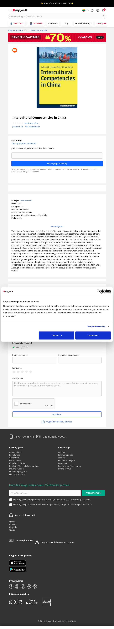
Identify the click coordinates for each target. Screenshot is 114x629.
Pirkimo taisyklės (65, 455)
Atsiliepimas (17, 378)
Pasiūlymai (101, 23)
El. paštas (62, 355)
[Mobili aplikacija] (17, 569)
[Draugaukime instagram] (17, 587)
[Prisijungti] (98, 10)
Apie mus (62, 452)
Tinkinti (55, 335)
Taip (27, 347)
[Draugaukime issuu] (35, 587)
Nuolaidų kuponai (17, 474)
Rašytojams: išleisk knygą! (69, 466)
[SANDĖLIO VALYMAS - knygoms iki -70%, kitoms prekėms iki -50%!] (57, 37)
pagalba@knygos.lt (54, 436)
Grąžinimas (14, 457)
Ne (17, 347)
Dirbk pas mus (64, 468)
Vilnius (12, 521)
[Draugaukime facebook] (11, 587)
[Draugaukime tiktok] (23, 587)
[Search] (104, 16)
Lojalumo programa (18, 471)
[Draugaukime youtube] (29, 587)
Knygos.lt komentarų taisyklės (58, 421)
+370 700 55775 (24, 436)
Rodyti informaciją (96, 326)
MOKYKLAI (38, 23)
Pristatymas (14, 455)
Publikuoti (57, 414)
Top (66, 23)
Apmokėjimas (15, 452)
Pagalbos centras (17, 463)
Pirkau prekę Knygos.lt (22, 343)
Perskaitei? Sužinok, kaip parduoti (24, 466)
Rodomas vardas (20, 355)
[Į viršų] (108, 609)
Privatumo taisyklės (67, 460)
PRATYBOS (18, 23)
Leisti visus (93, 335)
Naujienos (53, 23)
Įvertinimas (17, 368)
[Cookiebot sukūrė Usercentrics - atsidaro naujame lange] (98, 291)
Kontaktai (62, 463)
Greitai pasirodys (83, 23)
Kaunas (12, 524)
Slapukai (61, 457)
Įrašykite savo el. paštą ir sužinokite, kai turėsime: (33, 148)
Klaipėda (13, 527)
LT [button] (86, 10)
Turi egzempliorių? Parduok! (23, 143)
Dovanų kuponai (16, 468)
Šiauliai (12, 530)
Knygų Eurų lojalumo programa (58, 542)
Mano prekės (15, 460)
